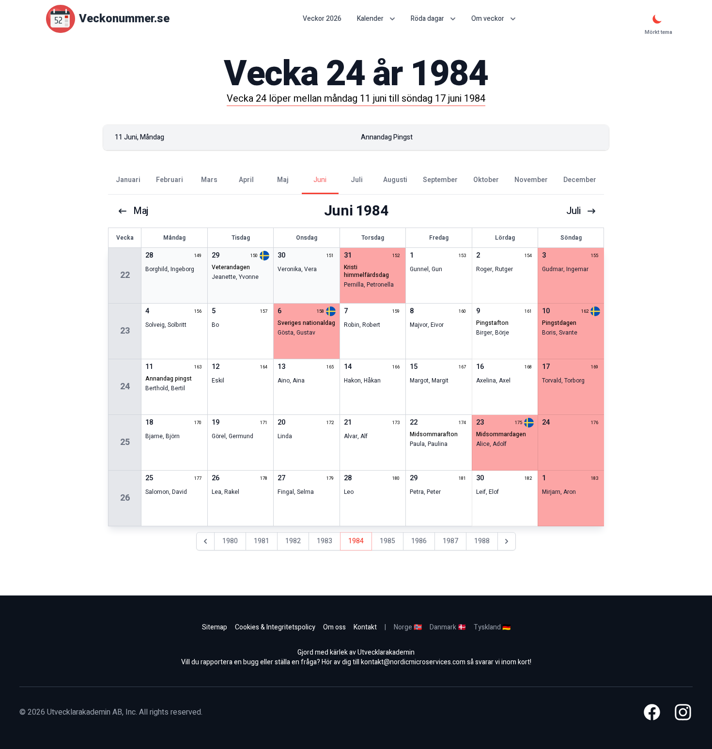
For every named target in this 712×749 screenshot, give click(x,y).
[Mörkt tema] (657, 19)
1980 (230, 541)
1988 (482, 541)
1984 (356, 541)
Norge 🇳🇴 (408, 627)
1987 (450, 541)
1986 (419, 541)
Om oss (334, 627)
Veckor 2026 (322, 19)
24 (125, 386)
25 (125, 442)
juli (573, 211)
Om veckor (487, 19)
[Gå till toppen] (694, 731)
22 (125, 275)
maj (141, 211)
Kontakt (365, 627)
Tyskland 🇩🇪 (492, 627)
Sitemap (214, 627)
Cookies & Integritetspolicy (275, 627)
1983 (324, 541)
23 (125, 330)
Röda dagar (427, 19)
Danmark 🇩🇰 (448, 627)
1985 (387, 541)
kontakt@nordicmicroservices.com (413, 662)
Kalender (370, 19)
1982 (293, 541)
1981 (261, 541)
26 (125, 497)
